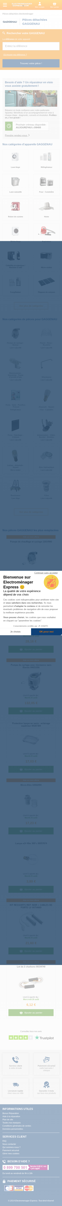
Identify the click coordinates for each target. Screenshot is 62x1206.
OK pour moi (46, 631)
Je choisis (15, 631)
